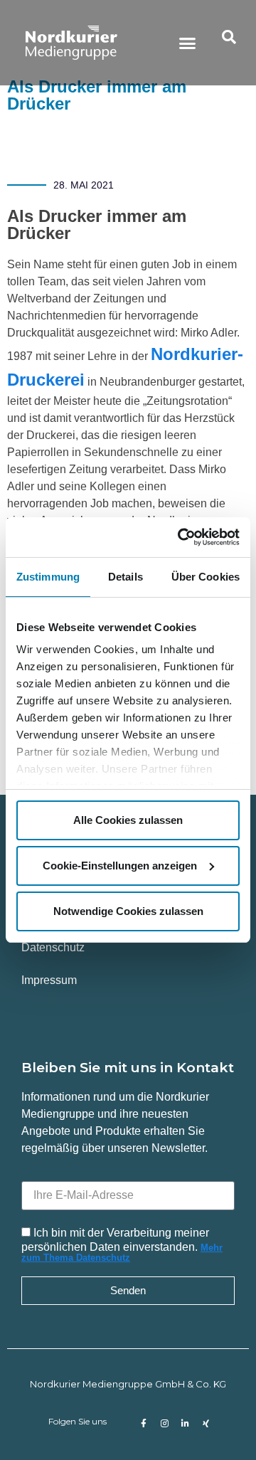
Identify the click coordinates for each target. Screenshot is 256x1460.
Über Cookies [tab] (205, 577)
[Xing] (205, 1423)
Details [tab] (125, 577)
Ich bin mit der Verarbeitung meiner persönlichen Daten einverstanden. (122, 1244)
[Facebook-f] (143, 1423)
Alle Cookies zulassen (128, 820)
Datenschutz (53, 947)
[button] (187, 42)
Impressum (49, 980)
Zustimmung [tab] (48, 577)
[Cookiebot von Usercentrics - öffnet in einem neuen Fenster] (181, 537)
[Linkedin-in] (184, 1423)
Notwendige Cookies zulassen (128, 911)
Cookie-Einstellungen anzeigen (120, 865)
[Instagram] (164, 1423)
